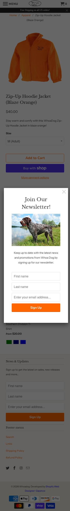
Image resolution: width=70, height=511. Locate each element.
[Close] (64, 192)
